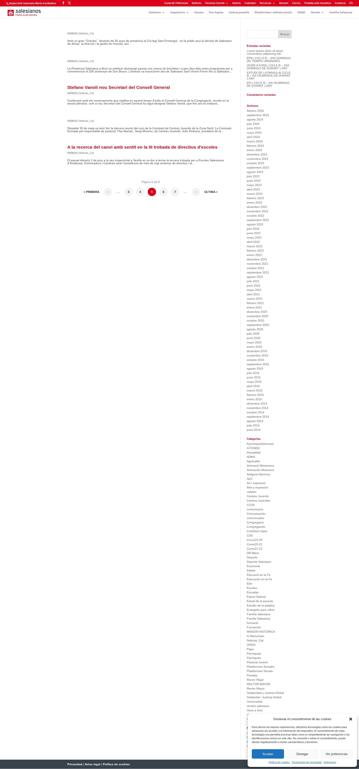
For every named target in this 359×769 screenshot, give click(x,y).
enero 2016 (254, 346)
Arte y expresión (257, 487)
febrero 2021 (255, 303)
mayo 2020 (254, 342)
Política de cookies (279, 762)
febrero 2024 (255, 145)
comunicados (255, 518)
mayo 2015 (254, 381)
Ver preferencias (337, 754)
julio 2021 (253, 281)
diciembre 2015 (257, 351)
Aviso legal (92, 764)
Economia (253, 566)
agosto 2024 (255, 119)
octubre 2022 (255, 215)
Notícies (197, 3)
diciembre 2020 (257, 311)
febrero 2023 (255, 198)
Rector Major (255, 679)
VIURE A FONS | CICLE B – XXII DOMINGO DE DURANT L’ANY (268, 67)
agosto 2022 (255, 224)
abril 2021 (253, 294)
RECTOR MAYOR (258, 684)
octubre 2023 (255, 163)
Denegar (302, 754)
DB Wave (253, 553)
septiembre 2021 (258, 272)
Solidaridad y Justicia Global (265, 692)
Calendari (250, 3)
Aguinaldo (253, 461)
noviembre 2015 (257, 355)
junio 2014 (254, 429)
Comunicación (256, 513)
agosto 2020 (255, 329)
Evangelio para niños (260, 609)
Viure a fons (255, 710)
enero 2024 (254, 150)
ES (351, 3)
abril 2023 (253, 189)
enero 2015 (254, 399)
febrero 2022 (255, 250)
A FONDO (253, 448)
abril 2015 (253, 386)
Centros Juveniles (258, 500)
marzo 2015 (255, 390)
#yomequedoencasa (260, 443)
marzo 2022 (255, 246)
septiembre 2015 (258, 364)
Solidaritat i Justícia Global (264, 697)
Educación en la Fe (259, 579)
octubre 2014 (255, 412)
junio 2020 (254, 338)
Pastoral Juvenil (214, 3)
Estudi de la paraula (260, 601)
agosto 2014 (255, 421)
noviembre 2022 (257, 211)
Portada (252, 675)
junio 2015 (254, 377)
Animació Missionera (260, 465)
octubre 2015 (255, 360)
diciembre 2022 (257, 207)
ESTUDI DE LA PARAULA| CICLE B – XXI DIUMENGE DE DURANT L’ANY (269, 75)
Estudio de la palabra (261, 605)
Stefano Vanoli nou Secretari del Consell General (118, 87)
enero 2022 (254, 255)
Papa (250, 649)
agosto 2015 (255, 368)
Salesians (155, 12)
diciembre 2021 (257, 259)
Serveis (315, 12)
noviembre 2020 (257, 316)
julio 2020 (253, 333)
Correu (296, 3)
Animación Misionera (260, 470)
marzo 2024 (255, 141)
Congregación (256, 526)
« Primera (91, 192)
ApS (249, 478)
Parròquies (216, 12)
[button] (351, 719)
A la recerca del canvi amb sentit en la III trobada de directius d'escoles (142, 147)
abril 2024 (253, 137)
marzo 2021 (255, 298)
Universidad (254, 701)
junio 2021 (254, 285)
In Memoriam (255, 636)
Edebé (251, 570)
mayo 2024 (254, 132)
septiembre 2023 (258, 167)
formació (252, 623)
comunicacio (255, 509)
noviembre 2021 (257, 263)
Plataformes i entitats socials (273, 12)
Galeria (236, 3)
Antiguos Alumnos (258, 474)
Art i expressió (256, 483)
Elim (249, 583)
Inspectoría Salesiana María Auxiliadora (32, 3)
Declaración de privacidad (307, 762)
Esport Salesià (256, 596)
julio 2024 (253, 123)
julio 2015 (253, 373)
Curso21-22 (254, 548)
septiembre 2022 (258, 220)
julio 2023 (253, 176)
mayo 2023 (254, 185)
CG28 (250, 505)
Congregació (255, 522)
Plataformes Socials (260, 671)
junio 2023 (254, 180)
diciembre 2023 (257, 154)
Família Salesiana (340, 12)
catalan (251, 491)
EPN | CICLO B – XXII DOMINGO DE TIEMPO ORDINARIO (269, 59)
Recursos (265, 3)
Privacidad (74, 764)
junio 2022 (254, 233)
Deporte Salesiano (259, 561)
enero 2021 (254, 307)
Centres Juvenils (239, 12)
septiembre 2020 (258, 325)
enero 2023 (254, 202)
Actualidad (254, 452)
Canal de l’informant (176, 3)
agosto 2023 (255, 172)
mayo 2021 (254, 290)
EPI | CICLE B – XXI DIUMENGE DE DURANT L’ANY (268, 84)
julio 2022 (253, 228)
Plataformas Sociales (260, 666)
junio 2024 (254, 128)
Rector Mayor (256, 688)
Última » (211, 192)
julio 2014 (253, 425)
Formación (254, 627)
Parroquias (254, 653)
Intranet (283, 3)
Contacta (340, 3)
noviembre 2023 (257, 158)
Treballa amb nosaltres (317, 3)
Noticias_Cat (86, 33)
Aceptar (268, 754)
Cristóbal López (257, 531)
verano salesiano (258, 706)
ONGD (301, 12)
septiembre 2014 (258, 416)
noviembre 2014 (257, 408)
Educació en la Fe (258, 574)
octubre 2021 (255, 268)
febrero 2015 (255, 394)
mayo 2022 (254, 237)
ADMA (251, 456)
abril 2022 (253, 241)
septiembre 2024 (258, 115)
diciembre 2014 (257, 403)
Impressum (330, 762)
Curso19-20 (254, 540)
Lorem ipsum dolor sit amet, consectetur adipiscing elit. (265, 52)
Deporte (252, 557)
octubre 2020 (255, 320)
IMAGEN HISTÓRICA (261, 631)
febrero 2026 (255, 110)
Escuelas (253, 592)
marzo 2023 (255, 193)
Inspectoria (177, 12)
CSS (250, 535)
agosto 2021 (255, 276)
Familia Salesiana (258, 618)
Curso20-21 (254, 544)
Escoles (199, 12)
